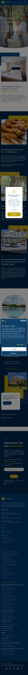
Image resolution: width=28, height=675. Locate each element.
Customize (13, 353)
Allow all (14, 349)
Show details (20, 344)
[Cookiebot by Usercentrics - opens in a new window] (20, 321)
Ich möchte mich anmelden (14, 214)
